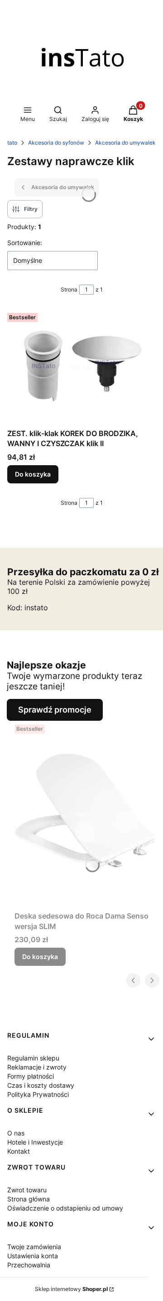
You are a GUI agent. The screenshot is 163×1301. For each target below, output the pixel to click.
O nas (15, 1133)
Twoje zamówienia (34, 1247)
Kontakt (18, 1151)
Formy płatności (30, 1076)
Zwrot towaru (27, 1190)
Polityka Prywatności (38, 1094)
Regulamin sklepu (33, 1058)
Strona (69, 289)
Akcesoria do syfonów (56, 142)
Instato (8, 142)
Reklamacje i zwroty (37, 1067)
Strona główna (28, 1199)
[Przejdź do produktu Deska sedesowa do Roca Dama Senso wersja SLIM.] (85, 814)
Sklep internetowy (71, 1289)
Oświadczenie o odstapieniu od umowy (65, 1208)
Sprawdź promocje (54, 709)
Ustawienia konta (32, 1256)
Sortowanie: (24, 242)
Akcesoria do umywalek (125, 142)
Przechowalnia (28, 1265)
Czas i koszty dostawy (40, 1085)
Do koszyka (33, 474)
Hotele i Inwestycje (35, 1142)
